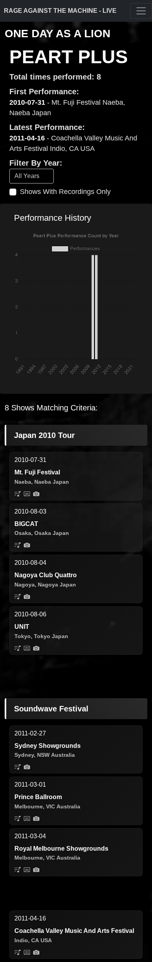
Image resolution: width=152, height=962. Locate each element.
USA (46, 940)
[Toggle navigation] (141, 11)
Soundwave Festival (51, 708)
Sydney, (24, 755)
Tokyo (42, 636)
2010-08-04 (30, 562)
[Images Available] (36, 494)
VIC (50, 806)
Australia (63, 755)
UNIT (21, 626)
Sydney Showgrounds (47, 745)
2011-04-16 (27, 138)
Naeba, (23, 482)
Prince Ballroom (38, 797)
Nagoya (48, 584)
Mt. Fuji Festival (37, 472)
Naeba (42, 482)
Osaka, (23, 533)
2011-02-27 (30, 733)
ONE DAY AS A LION (57, 34)
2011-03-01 (30, 784)
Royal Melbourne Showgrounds (61, 848)
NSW (43, 755)
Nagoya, (25, 584)
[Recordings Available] (27, 494)
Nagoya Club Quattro (45, 575)
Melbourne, (29, 806)
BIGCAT (26, 524)
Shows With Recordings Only (65, 192)
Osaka (42, 533)
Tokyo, (23, 636)
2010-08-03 (30, 511)
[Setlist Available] (17, 494)
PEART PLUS (68, 57)
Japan (61, 482)
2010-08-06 (30, 614)
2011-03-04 (30, 836)
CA (35, 940)
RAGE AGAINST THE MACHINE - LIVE (60, 10)
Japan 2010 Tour (44, 435)
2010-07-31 (27, 102)
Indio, (22, 940)
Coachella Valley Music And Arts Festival (74, 930)
